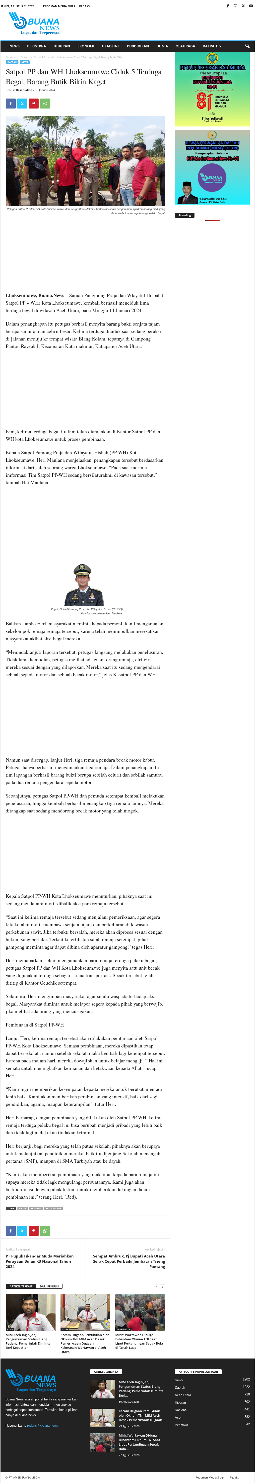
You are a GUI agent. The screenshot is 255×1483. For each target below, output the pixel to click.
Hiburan (62, 46)
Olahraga (185, 46)
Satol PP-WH (53, 1208)
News (14, 46)
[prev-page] (156, 1286)
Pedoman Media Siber (59, 6)
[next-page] (162, 1286)
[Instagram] (236, 6)
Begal (22, 1208)
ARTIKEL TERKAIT (21, 1286)
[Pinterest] (34, 104)
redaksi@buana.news (42, 1425)
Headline (111, 46)
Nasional (181, 1410)
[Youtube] (251, 6)
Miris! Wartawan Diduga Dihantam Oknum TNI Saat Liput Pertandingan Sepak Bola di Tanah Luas (139, 1341)
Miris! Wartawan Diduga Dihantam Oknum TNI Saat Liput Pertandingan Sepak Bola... (139, 1442)
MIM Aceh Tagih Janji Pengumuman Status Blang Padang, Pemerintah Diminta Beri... (141, 1389)
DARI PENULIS (49, 1286)
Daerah (210, 46)
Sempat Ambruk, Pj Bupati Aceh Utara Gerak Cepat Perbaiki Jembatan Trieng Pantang (128, 1261)
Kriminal (36, 1208)
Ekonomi (85, 46)
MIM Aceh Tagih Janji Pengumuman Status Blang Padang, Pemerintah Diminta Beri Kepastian (28, 1341)
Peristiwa (36, 46)
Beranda (11, 57)
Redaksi (85, 6)
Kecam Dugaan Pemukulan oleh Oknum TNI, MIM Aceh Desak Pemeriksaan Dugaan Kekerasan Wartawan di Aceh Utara (85, 1343)
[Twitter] (243, 6)
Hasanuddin (24, 90)
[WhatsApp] (45, 104)
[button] (247, 46)
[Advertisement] (85, 255)
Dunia (162, 46)
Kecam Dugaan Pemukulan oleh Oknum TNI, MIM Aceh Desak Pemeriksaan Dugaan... (142, 1415)
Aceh (10, 1329)
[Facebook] (228, 6)
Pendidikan (138, 46)
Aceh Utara (123, 1329)
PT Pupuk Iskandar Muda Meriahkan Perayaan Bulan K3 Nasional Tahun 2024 (40, 1261)
